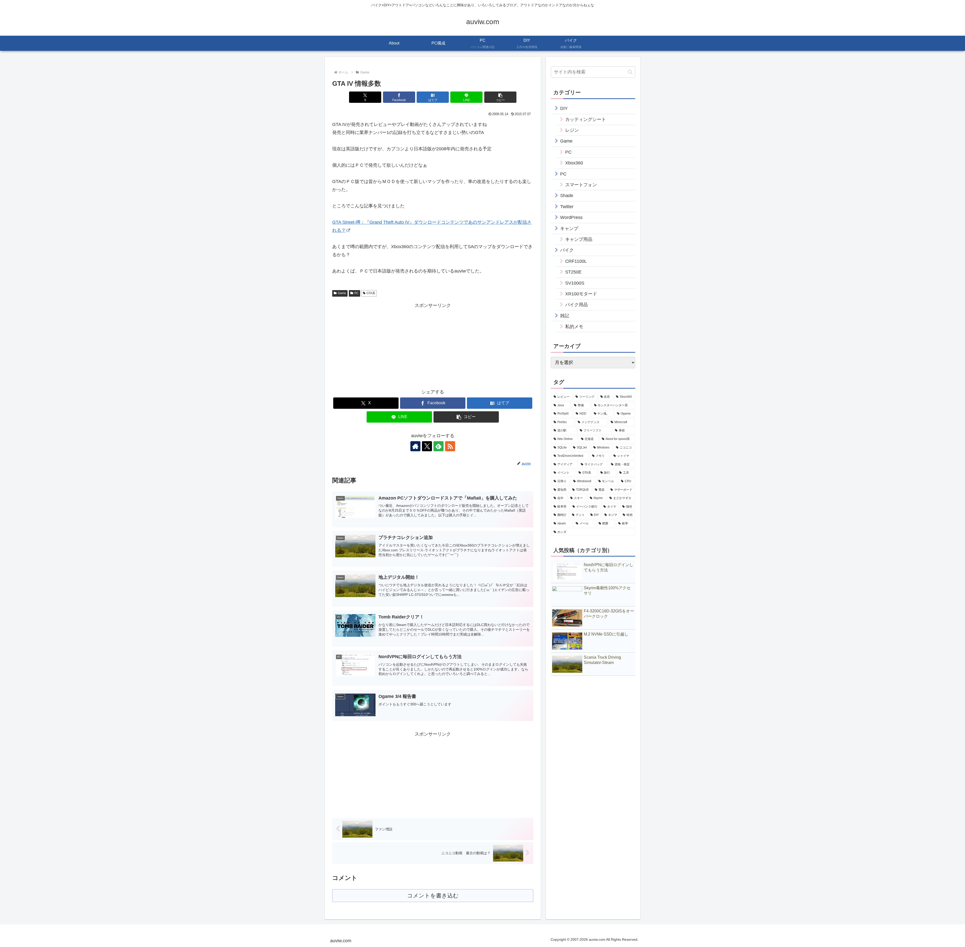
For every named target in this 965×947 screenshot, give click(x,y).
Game (342, 293)
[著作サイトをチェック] (415, 446)
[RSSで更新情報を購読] (450, 446)
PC (356, 293)
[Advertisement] (382, 344)
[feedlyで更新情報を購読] (438, 446)
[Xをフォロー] (427, 446)
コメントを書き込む (433, 895)
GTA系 (370, 293)
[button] (500, 97)
